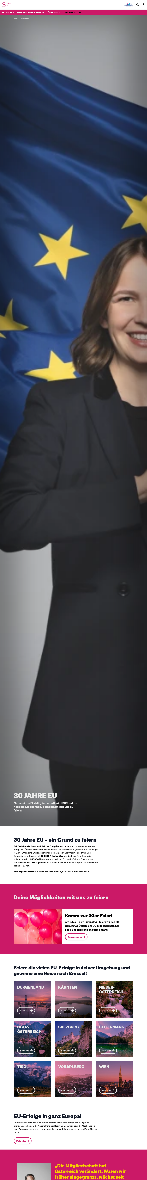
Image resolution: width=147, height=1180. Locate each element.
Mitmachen (8, 12)
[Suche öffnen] (137, 4)
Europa (16, 18)
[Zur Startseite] (6, 5)
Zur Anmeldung (75, 937)
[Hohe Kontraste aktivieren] (143, 4)
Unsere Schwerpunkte (29, 12)
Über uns (53, 12)
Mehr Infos (21, 1141)
